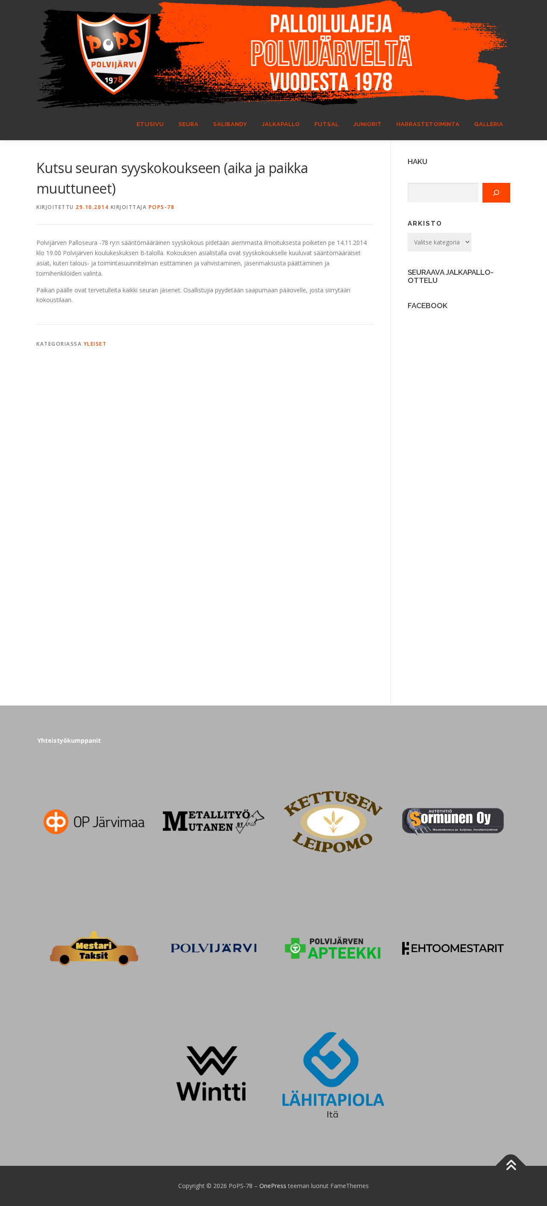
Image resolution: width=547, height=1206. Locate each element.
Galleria (488, 124)
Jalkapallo (281, 124)
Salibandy (230, 124)
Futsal (327, 124)
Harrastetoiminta (428, 124)
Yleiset (95, 343)
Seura (189, 124)
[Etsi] (496, 193)
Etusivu (150, 124)
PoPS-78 (162, 207)
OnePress (272, 1186)
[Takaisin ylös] (511, 1166)
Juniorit (367, 124)
